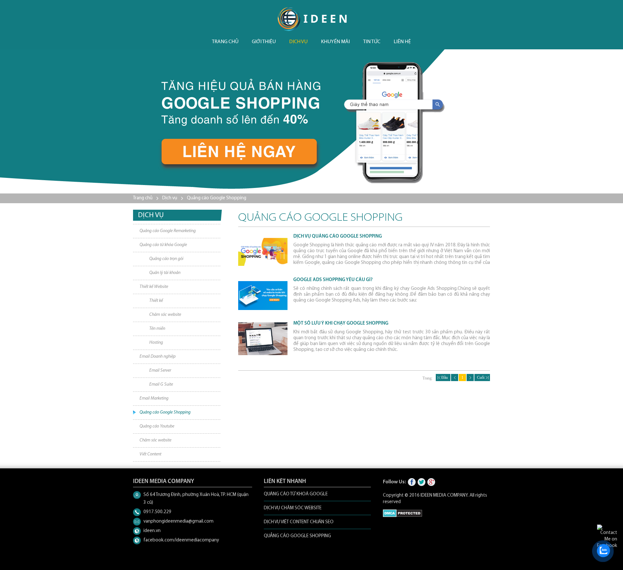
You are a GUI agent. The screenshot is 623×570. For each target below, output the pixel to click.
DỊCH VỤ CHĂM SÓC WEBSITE (293, 508)
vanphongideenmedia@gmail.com (178, 521)
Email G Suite (161, 384)
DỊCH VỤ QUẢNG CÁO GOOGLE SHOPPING (337, 236)
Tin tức (371, 41)
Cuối (482, 377)
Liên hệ (402, 41)
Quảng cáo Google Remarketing (168, 231)
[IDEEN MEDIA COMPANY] (312, 19)
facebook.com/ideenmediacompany (181, 540)
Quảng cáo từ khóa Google (163, 244)
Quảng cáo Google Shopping (216, 198)
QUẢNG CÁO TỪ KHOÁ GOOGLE (296, 494)
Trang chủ (225, 41)
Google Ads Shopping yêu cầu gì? (333, 280)
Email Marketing (154, 398)
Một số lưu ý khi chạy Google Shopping (340, 323)
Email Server (160, 370)
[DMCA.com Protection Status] (402, 516)
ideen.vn (152, 530)
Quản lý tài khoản (164, 272)
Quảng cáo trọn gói (166, 258)
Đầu (443, 377)
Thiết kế (156, 300)
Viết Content (150, 454)
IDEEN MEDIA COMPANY (444, 495)
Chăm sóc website (165, 314)
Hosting (156, 342)
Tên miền (157, 328)
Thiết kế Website (154, 286)
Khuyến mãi (335, 41)
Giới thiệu (264, 41)
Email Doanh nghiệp (158, 356)
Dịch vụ (298, 41)
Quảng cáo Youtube (157, 426)
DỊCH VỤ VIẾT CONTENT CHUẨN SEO (299, 522)
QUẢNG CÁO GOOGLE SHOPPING (297, 536)
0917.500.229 (157, 512)
